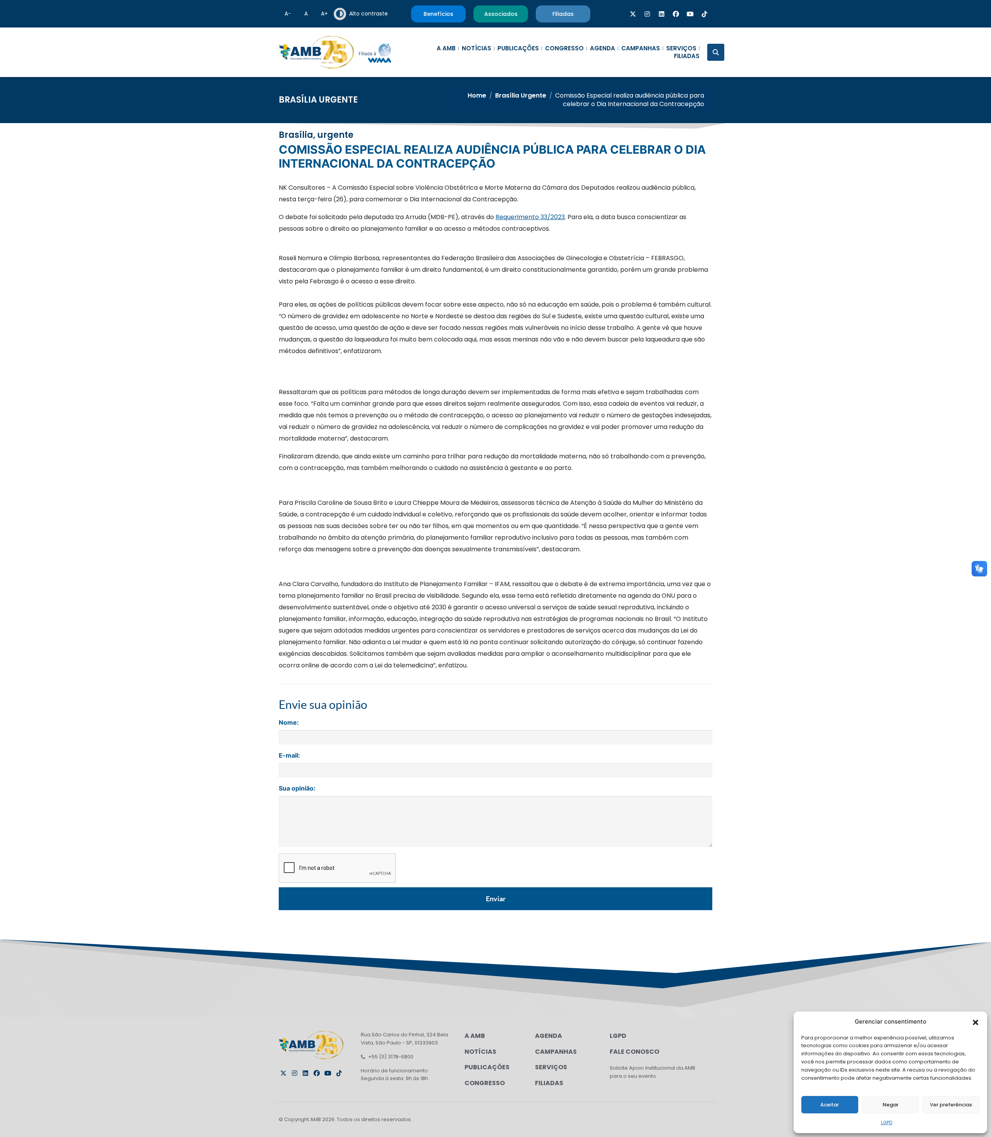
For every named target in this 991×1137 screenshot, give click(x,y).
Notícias (476, 48)
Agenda (602, 48)
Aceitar (829, 1104)
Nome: (289, 722)
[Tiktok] (704, 14)
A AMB (446, 48)
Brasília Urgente (318, 100)
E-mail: (289, 755)
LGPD (886, 1122)
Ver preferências (951, 1104)
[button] (975, 1022)
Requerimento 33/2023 (530, 217)
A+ (324, 13)
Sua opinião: (297, 788)
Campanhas (640, 48)
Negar (890, 1104)
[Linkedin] (661, 14)
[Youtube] (690, 14)
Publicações (518, 48)
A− (288, 13)
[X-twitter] (633, 14)
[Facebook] (676, 14)
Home (477, 95)
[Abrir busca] (715, 52)
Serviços (681, 48)
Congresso (564, 48)
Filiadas (687, 56)
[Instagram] (647, 14)
